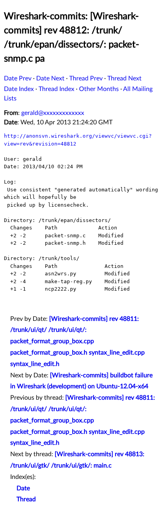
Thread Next (124, 78)
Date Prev (17, 78)
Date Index (19, 89)
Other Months (99, 89)
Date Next (50, 78)
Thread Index (56, 89)
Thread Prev (86, 78)
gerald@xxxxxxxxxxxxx (52, 113)
